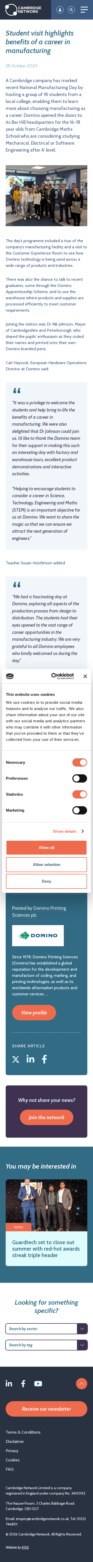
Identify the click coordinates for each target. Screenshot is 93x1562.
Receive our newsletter (46, 1409)
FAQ (10, 1469)
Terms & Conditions (23, 1432)
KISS (25, 1547)
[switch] (79, 778)
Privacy (12, 1450)
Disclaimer (15, 1441)
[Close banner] (85, 676)
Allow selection (46, 864)
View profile (34, 1013)
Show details (64, 831)
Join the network (46, 1117)
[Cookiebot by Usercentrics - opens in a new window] (54, 676)
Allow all (46, 847)
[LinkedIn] (31, 1058)
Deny (46, 881)
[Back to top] (81, 1383)
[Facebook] (44, 1058)
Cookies (13, 1460)
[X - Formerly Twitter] (16, 1058)
